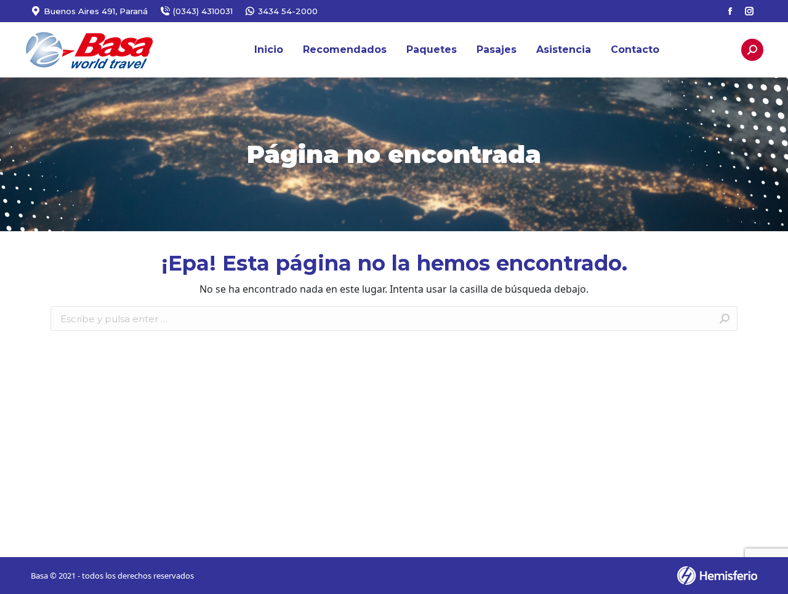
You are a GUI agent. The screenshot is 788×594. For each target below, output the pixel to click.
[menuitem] (269, 49)
